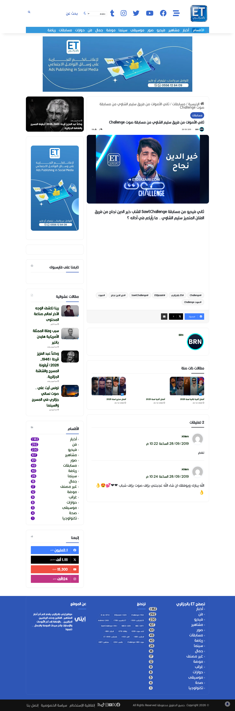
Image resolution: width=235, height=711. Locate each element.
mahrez (103, 620)
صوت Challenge (192, 302)
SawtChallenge (139, 295)
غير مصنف (68, 486)
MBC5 (126, 625)
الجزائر (109, 631)
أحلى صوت (137, 631)
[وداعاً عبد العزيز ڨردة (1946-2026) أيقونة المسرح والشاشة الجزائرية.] (70, 357)
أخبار (186, 30)
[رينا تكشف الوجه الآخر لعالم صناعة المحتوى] (70, 311)
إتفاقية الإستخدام (82, 705)
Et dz (105, 615)
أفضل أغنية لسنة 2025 (155, 399)
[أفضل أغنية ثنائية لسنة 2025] (187, 386)
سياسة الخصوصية (54, 705)
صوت (100, 295)
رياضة (51, 30)
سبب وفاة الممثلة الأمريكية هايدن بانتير (46, 336)
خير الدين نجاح (117, 295)
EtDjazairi (159, 295)
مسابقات (65, 30)
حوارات (80, 30)
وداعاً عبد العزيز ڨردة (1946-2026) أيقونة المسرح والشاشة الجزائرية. (56, 126)
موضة (110, 30)
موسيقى (137, 30)
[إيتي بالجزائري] (199, 13)
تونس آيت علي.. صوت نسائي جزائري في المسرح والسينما (45, 396)
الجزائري (139, 636)
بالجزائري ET (110, 636)
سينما (123, 30)
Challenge (195, 295)
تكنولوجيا (70, 518)
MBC (139, 625)
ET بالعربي (120, 620)
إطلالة (122, 631)
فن (90, 30)
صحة (73, 513)
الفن (125, 636)
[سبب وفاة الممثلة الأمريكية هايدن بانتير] (70, 334)
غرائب (73, 497)
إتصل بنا (32, 705)
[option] (55, 114)
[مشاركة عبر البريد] (164, 316)
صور (150, 30)
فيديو (161, 30)
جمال (99, 30)
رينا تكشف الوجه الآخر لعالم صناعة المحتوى (46, 314)
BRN (196, 129)
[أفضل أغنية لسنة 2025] (148, 386)
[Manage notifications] (227, 704)
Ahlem (185, 436)
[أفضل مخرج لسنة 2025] (109, 386)
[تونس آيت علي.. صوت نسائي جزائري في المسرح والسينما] (70, 391)
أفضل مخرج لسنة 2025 (116, 399)
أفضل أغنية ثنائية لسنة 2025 (192, 399)
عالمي (118, 642)
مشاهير (173, 30)
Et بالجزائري (176, 295)
